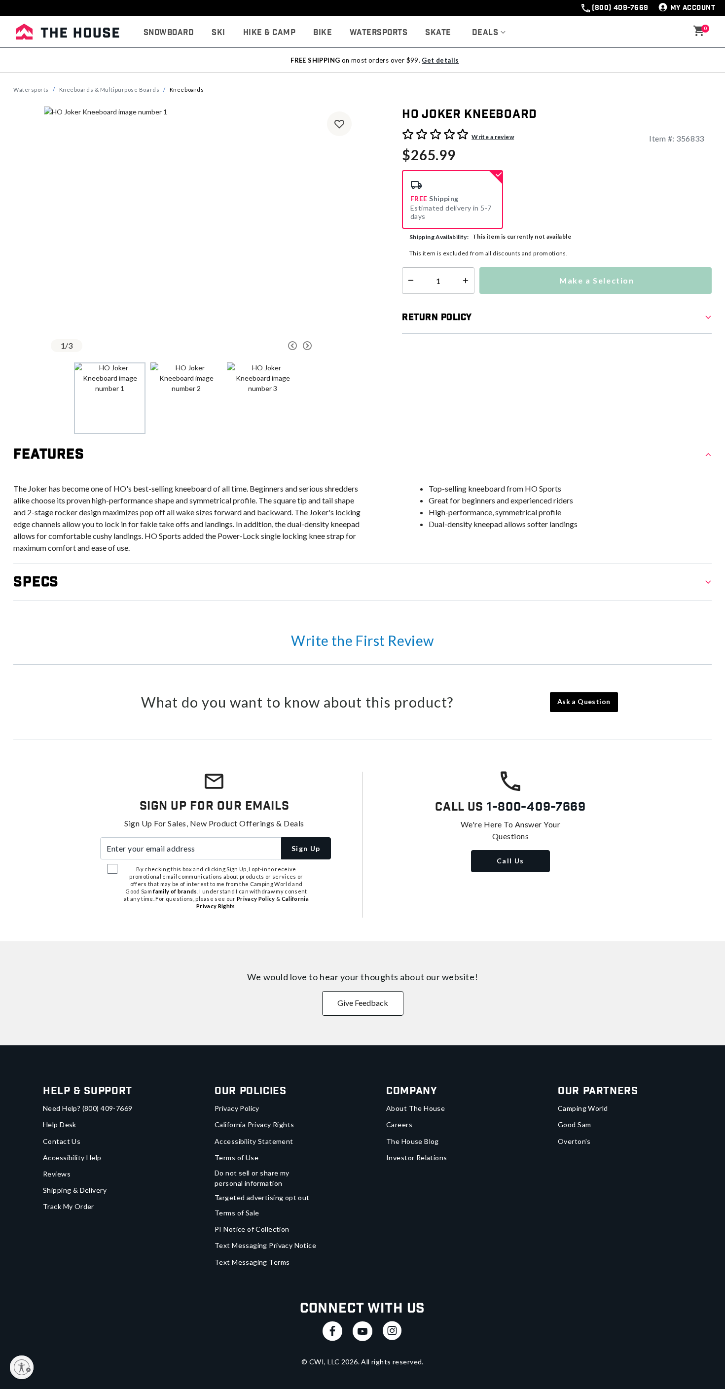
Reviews (57, 1174)
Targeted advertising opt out (262, 1197)
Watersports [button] (378, 33)
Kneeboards (187, 89)
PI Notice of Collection (252, 1229)
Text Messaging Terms (252, 1262)
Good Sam (574, 1124)
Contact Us (61, 1141)
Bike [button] (322, 33)
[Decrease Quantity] (408, 280)
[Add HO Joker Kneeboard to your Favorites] (339, 123)
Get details (440, 60)
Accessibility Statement (254, 1141)
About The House (415, 1108)
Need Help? (88, 1108)
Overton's (574, 1141)
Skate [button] (438, 33)
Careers (399, 1124)
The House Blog (412, 1141)
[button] (489, 33)
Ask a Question (584, 701)
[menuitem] (169, 33)
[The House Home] (67, 31)
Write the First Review (362, 640)
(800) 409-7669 (620, 7)
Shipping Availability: (439, 237)
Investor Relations (416, 1157)
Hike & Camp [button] (269, 33)
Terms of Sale (237, 1213)
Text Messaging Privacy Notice (265, 1245)
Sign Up (306, 848)
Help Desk (59, 1124)
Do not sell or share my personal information (252, 1178)
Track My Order (68, 1206)
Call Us (510, 860)
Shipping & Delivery (75, 1190)
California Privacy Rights (254, 1124)
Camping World (583, 1108)
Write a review (492, 137)
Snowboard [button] (169, 33)
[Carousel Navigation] (255, 345)
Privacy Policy (237, 1108)
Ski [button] (218, 33)
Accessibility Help (72, 1157)
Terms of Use (236, 1157)
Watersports (31, 89)
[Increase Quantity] (468, 280)
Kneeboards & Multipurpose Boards (109, 89)
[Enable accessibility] (22, 1367)
